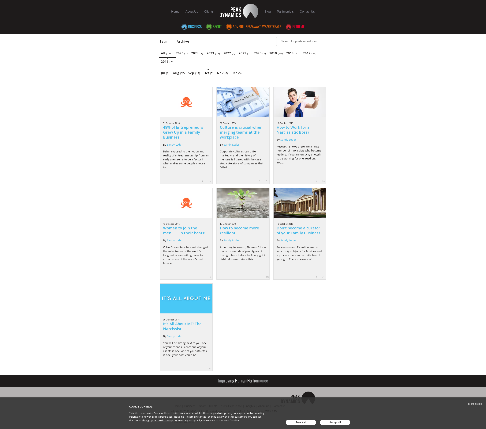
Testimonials (285, 11)
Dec (236, 73)
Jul (165, 73)
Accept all (335, 422)
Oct (209, 73)
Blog (267, 11)
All (167, 53)
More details (475, 403)
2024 (197, 53)
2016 (167, 61)
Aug (179, 73)
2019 (276, 53)
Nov (222, 73)
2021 (245, 53)
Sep (194, 73)
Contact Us (307, 11)
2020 (260, 53)
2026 (182, 53)
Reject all (301, 422)
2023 (213, 53)
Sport (217, 26)
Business (195, 26)
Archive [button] (183, 41)
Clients (209, 11)
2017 (309, 53)
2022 (229, 53)
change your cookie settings (158, 420)
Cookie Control (140, 406)
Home (175, 11)
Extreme (298, 26)
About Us (191, 11)
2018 (293, 53)
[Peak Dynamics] (239, 11)
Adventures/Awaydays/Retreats (257, 26)
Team (164, 41)
